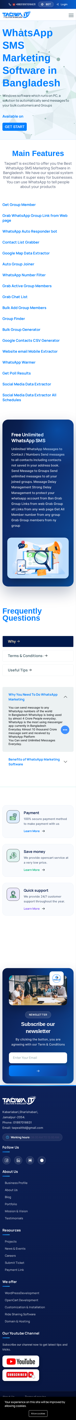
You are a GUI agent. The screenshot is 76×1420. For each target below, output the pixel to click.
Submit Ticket (14, 1263)
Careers (10, 1256)
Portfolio (11, 1204)
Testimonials (14, 1218)
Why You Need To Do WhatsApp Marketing (33, 697)
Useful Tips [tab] (18, 670)
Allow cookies (38, 1413)
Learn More (32, 831)
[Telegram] (42, 1160)
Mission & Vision (16, 1211)
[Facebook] (6, 1160)
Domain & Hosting (17, 1321)
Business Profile (16, 1183)
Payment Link (14, 1270)
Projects (11, 1241)
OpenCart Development (21, 1300)
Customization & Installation (25, 1307)
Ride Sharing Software (20, 1314)
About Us (11, 1190)
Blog (8, 1197)
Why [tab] (12, 641)
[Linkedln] (18, 1160)
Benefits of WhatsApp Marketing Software (34, 761)
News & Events (15, 1248)
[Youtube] (30, 1160)
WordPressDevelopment (22, 1293)
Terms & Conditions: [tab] (26, 655)
